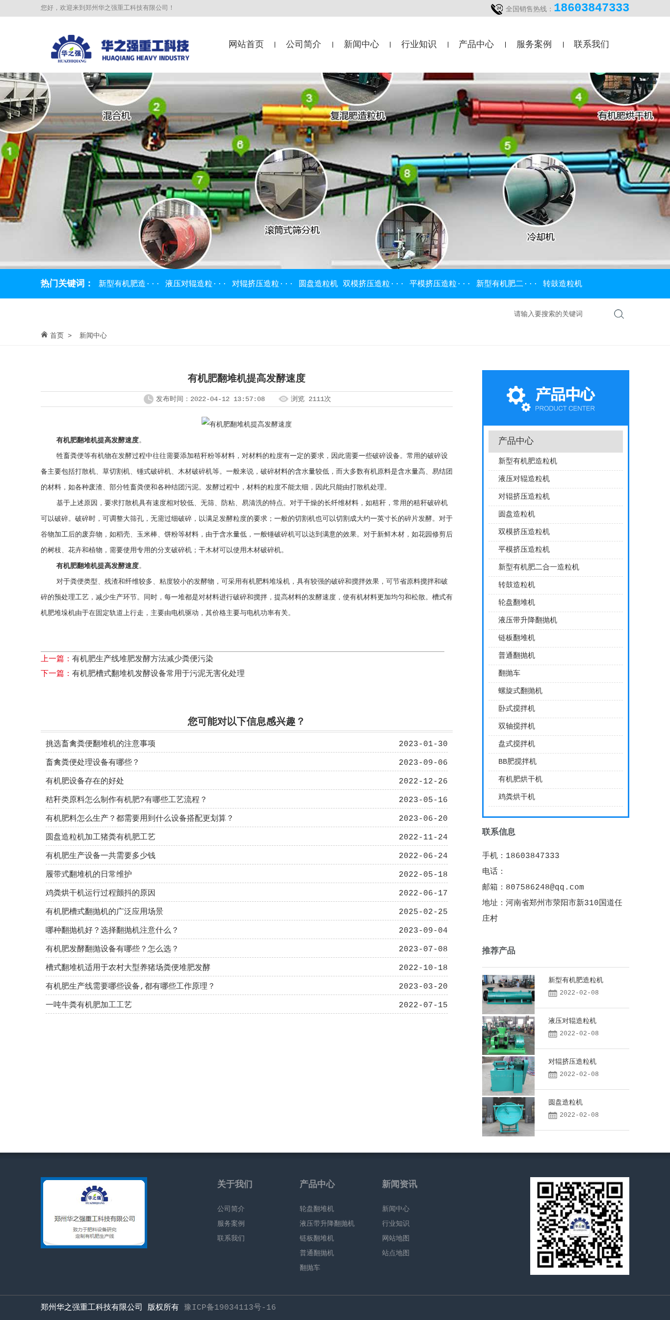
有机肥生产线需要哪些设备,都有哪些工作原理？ (130, 986)
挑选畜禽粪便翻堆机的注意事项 (100, 744)
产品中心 (476, 45)
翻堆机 (87, 440)
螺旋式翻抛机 (520, 691)
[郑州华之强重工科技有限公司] (119, 66)
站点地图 (396, 1253)
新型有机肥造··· (129, 284)
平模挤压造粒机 (524, 550)
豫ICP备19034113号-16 (230, 1307)
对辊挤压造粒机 (524, 497)
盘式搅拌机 (516, 744)
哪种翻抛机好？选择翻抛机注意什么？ (112, 930)
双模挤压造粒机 (524, 532)
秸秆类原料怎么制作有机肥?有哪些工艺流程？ (126, 800)
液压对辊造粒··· (198, 284)
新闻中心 (361, 45)
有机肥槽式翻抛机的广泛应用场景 (104, 912)
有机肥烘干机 (520, 780)
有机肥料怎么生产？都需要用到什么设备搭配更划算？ (140, 818)
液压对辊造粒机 (524, 479)
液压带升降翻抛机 (527, 621)
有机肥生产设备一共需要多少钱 (100, 856)
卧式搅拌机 (516, 709)
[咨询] (94, 1246)
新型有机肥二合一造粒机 (538, 568)
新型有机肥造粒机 (527, 462)
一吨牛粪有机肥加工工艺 (89, 1005)
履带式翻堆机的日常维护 (89, 874)
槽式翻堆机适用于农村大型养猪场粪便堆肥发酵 (128, 968)
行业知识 (419, 45)
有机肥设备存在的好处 (85, 781)
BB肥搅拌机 (517, 762)
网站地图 (396, 1238)
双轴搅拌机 (516, 727)
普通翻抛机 (516, 656)
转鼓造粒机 (562, 284)
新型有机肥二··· (509, 284)
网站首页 (246, 45)
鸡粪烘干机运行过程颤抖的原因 (100, 893)
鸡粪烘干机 (516, 797)
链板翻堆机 (516, 638)
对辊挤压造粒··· (265, 284)
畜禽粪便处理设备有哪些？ (93, 762)
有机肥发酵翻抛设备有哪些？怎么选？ (112, 949)
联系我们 (591, 45)
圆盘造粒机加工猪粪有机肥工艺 (100, 837)
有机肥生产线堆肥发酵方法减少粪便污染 (142, 659)
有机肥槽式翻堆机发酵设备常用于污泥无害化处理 (158, 674)
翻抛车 (509, 674)
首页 (57, 336)
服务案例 (534, 45)
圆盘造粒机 (321, 284)
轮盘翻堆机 (516, 603)
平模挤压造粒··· (443, 284)
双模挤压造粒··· (376, 284)
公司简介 (303, 45)
